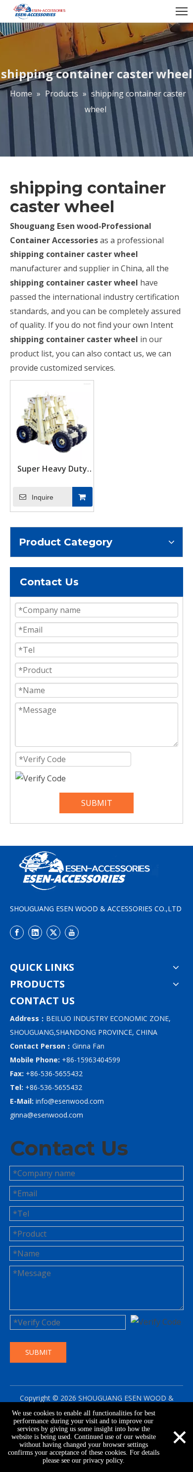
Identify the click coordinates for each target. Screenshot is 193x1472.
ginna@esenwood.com (46, 1115)
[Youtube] (72, 932)
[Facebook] (17, 932)
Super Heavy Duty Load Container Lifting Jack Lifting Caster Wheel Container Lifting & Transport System (52, 468)
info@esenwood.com (70, 1101)
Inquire (42, 497)
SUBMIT (96, 803)
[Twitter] (53, 932)
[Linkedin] (35, 932)
